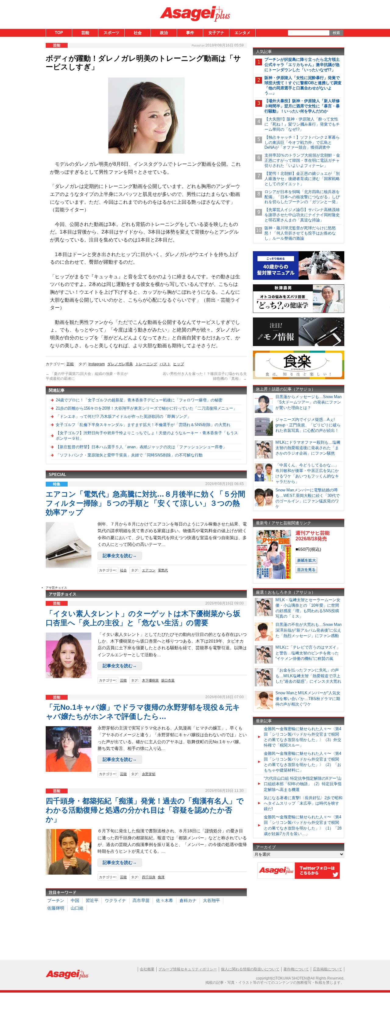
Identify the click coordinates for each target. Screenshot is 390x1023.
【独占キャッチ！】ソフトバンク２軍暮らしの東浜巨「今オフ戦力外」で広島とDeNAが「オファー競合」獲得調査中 (302, 142)
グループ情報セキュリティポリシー (187, 969)
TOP (59, 32)
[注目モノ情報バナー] (298, 345)
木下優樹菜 (150, 680)
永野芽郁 (148, 774)
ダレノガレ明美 (120, 364)
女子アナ (216, 32)
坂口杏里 (168, 680)
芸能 (85, 32)
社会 (138, 32)
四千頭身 (148, 877)
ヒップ (178, 364)
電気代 (163, 570)
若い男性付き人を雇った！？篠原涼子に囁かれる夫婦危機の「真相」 (205, 376)
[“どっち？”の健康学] (298, 312)
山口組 (77, 908)
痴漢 (161, 877)
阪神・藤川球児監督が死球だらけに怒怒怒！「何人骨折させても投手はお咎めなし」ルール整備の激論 (300, 233)
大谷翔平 (211, 900)
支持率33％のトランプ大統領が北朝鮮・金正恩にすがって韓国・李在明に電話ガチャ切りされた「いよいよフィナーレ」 (302, 160)
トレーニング (146, 364)
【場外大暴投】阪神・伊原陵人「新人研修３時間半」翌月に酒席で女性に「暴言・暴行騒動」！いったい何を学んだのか (302, 106)
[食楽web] (298, 378)
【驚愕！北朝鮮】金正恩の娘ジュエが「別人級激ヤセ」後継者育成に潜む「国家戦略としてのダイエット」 (302, 178)
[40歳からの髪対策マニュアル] (298, 278)
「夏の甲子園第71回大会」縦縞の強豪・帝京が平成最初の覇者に (87, 376)
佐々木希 (164, 900)
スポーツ (111, 32)
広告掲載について (327, 969)
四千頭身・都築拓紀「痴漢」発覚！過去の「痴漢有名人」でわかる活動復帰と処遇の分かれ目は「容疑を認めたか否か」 (145, 810)
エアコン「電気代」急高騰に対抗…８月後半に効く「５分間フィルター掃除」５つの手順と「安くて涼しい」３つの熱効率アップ (145, 503)
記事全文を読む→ (120, 555)
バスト (165, 364)
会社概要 (147, 969)
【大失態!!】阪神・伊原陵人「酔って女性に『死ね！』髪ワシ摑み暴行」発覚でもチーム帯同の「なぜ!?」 (302, 124)
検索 (336, 33)
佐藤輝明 (55, 908)
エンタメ (242, 32)
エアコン (148, 570)
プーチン (55, 900)
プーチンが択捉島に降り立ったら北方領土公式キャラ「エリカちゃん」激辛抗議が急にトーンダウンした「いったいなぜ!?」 (302, 64)
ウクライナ (115, 900)
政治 (164, 32)
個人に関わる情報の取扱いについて (250, 969)
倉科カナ (188, 900)
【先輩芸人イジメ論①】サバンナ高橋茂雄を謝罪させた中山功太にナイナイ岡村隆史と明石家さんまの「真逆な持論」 (302, 214)
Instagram (96, 364)
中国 (75, 900)
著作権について (296, 969)
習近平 (92, 900)
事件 (190, 32)
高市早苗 (141, 900)
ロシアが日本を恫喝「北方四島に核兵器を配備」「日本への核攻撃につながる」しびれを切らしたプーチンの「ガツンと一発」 (302, 196)
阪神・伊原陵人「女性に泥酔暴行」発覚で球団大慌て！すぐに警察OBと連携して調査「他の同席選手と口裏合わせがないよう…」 (303, 85)
